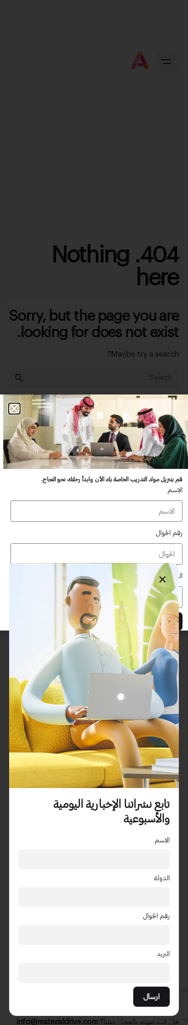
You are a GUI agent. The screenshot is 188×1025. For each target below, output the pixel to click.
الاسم (162, 840)
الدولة (162, 878)
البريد (163, 954)
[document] (94, 512)
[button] (14, 409)
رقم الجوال (156, 916)
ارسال (151, 996)
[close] (162, 579)
